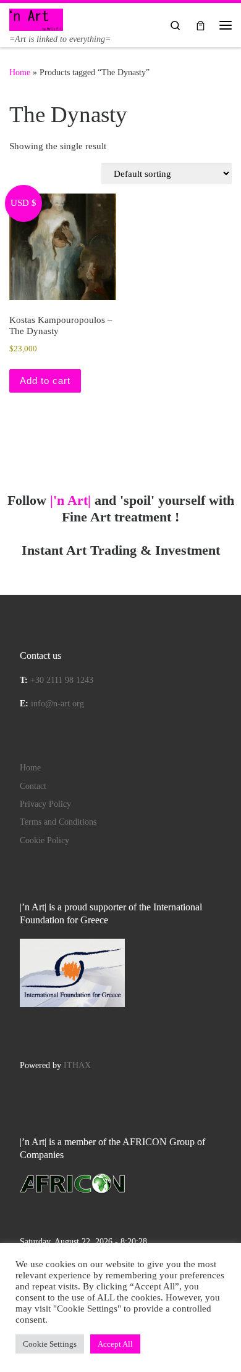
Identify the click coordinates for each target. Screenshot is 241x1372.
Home (19, 72)
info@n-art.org (57, 703)
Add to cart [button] (45, 380)
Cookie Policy (44, 840)
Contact (33, 786)
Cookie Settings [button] (50, 1344)
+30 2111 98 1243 (61, 680)
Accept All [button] (115, 1344)
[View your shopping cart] (200, 25)
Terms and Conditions (58, 822)
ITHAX (77, 1065)
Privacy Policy (45, 804)
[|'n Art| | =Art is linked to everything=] (36, 18)
